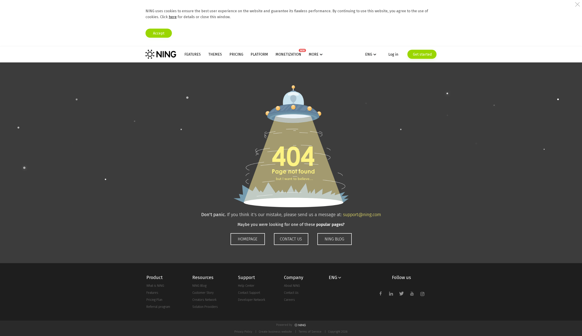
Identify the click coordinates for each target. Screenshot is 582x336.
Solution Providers (205, 307)
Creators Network (204, 300)
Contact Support (249, 293)
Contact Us (291, 293)
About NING (292, 286)
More (314, 54)
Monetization (288, 54)
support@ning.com (362, 214)
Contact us (291, 239)
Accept (158, 33)
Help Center (246, 286)
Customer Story (203, 293)
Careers (289, 300)
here (173, 17)
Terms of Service (310, 331)
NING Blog (334, 239)
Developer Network (251, 300)
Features (192, 54)
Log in (393, 54)
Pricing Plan (154, 300)
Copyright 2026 (338, 331)
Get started (422, 54)
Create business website (275, 331)
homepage (247, 239)
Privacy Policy (243, 331)
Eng (368, 54)
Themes (215, 54)
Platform (259, 54)
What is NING (155, 286)
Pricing (236, 54)
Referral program (158, 307)
